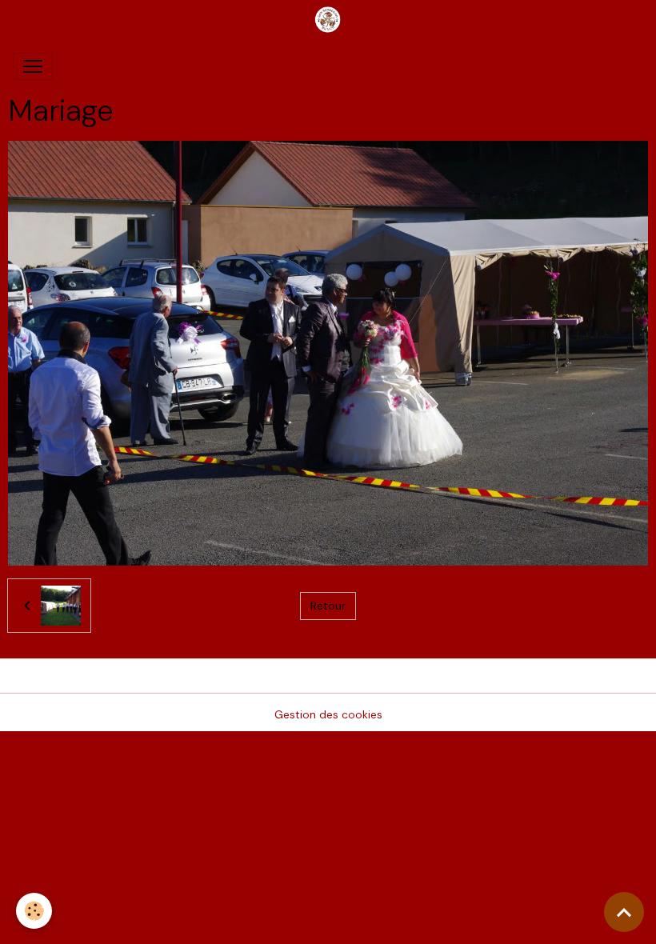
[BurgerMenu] (33, 66)
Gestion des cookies (328, 714)
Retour (328, 605)
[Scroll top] (624, 912)
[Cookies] (34, 911)
